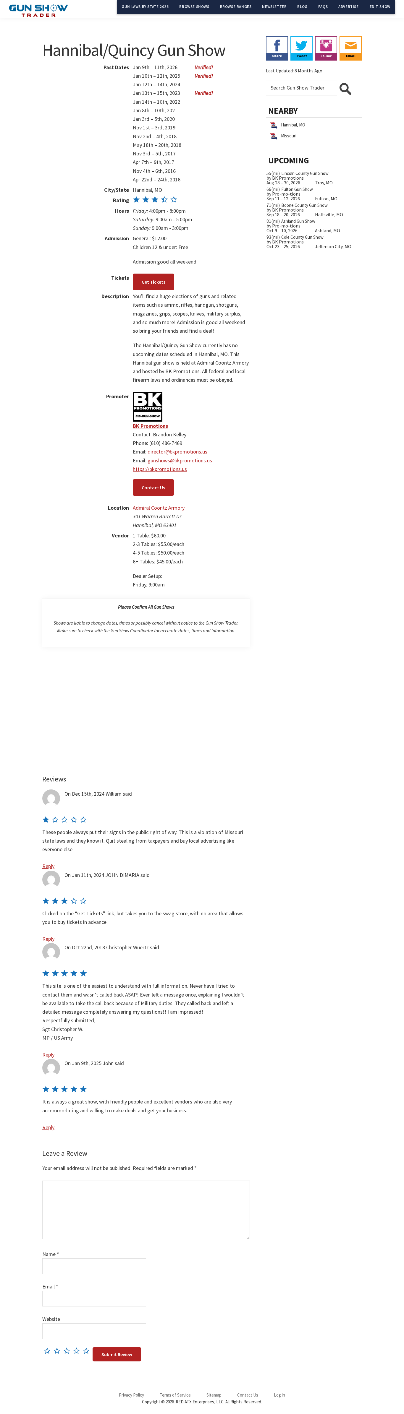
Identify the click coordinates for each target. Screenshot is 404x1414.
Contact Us (153, 487)
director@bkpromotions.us (177, 451)
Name (50, 1254)
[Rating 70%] (155, 200)
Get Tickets (153, 282)
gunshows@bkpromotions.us (180, 460)
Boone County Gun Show (304, 205)
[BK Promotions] (147, 396)
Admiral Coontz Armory (159, 507)
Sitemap (214, 1395)
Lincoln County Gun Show (305, 173)
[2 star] (58, 1350)
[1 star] (49, 1350)
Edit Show (380, 6)
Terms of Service (175, 1395)
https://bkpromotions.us (160, 469)
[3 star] (68, 1350)
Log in (279, 1395)
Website (51, 1319)
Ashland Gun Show (298, 221)
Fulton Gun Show (297, 189)
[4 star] (78, 1350)
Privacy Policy (131, 1395)
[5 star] (88, 1350)
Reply (48, 866)
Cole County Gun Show (302, 237)
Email (50, 1286)
